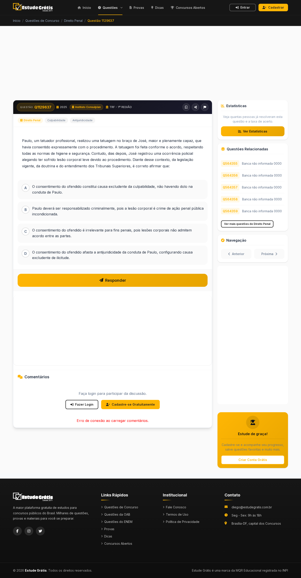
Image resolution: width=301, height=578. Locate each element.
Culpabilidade (56, 120)
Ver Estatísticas (255, 131)
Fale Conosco (176, 507)
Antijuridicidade (82, 120)
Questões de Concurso (121, 507)
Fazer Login (84, 404)
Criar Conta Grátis (252, 460)
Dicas (108, 536)
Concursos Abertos (118, 543)
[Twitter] (40, 531)
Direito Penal (32, 120)
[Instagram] (28, 531)
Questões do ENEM (118, 522)
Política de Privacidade (182, 522)
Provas (109, 529)
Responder (115, 280)
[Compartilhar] (195, 107)
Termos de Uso (177, 514)
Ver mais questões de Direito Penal (247, 224)
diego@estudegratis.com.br (252, 507)
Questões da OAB (117, 514)
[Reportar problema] (204, 107)
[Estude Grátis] (33, 7)
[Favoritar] (186, 107)
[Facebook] (17, 531)
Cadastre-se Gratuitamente (133, 404)
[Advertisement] (150, 66)
